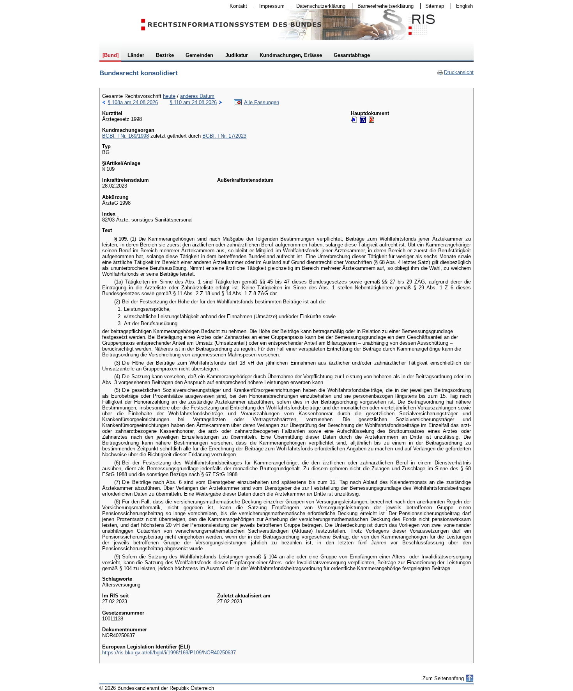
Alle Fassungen (261, 102)
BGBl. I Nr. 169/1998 (125, 136)
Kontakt (236, 6)
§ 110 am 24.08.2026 (193, 102)
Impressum (269, 6)
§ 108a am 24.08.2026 (133, 102)
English (464, 6)
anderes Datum (197, 96)
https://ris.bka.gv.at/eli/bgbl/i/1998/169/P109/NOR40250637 (169, 653)
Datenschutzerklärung (318, 6)
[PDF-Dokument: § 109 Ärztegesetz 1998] (371, 119)
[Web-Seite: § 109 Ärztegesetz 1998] (354, 119)
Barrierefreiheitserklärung (383, 6)
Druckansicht (455, 72)
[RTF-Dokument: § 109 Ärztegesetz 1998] (362, 119)
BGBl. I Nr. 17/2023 (224, 136)
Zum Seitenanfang (443, 678)
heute (169, 96)
